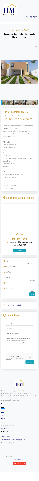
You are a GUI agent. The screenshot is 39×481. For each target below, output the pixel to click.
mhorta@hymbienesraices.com (22, 242)
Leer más (4, 404)
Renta (3, 418)
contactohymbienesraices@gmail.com (13, 440)
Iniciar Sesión (19, 463)
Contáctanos (5, 428)
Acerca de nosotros (7, 425)
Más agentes (19, 251)
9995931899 (23, 245)
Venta (3, 415)
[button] (36, 46)
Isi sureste (21, 459)
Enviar (29, 362)
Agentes (4, 422)
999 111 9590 (5, 436)
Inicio (2, 412)
